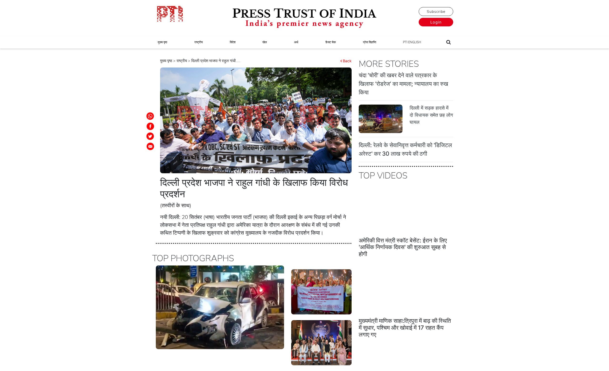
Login (436, 22)
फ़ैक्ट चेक (330, 42)
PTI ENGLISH (412, 42)
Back (347, 60)
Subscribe (436, 11)
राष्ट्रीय (198, 42)
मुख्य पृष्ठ (162, 42)
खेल (264, 42)
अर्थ (296, 42)
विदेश (233, 42)
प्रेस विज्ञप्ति (369, 42)
